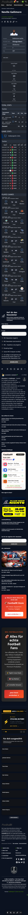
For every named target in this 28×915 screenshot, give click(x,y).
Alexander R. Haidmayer (7, 16)
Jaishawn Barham (6, 757)
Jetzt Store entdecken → (14, 694)
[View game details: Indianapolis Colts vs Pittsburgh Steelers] (14, 289)
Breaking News (8, 348)
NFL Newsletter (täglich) (10, 338)
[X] (18, 859)
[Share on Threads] (21, 369)
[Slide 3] (6, 731)
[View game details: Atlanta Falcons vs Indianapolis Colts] (14, 298)
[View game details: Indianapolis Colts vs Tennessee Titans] (14, 231)
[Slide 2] (4, 731)
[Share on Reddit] (17, 369)
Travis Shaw (5, 766)
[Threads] (24, 862)
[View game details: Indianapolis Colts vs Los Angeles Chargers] (14, 269)
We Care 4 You (19, 891)
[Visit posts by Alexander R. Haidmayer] (3, 375)
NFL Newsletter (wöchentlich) (12, 341)
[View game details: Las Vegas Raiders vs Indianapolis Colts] (14, 250)
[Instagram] (25, 375)
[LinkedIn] (19, 862)
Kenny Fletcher (5, 783)
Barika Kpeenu (5, 792)
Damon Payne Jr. (6, 809)
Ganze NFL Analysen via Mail (11, 352)
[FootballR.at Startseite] (8, 454)
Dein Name (5, 324)
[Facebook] (24, 375)
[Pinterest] (17, 862)
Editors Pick (4, 583)
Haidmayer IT (12, 891)
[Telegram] (21, 862)
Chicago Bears (17, 41)
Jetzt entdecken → (14, 614)
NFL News (4, 421)
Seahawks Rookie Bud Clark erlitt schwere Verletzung (14, 425)
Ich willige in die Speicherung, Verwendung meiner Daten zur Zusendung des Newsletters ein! (11, 356)
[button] (14, 1)
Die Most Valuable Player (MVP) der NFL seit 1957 (13, 575)
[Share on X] (7, 21)
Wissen (8, 572)
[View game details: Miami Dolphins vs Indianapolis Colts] (14, 221)
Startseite (4, 8)
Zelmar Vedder (5, 801)
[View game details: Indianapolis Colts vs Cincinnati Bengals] (14, 211)
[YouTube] (21, 859)
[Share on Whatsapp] (10, 21)
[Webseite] (22, 375)
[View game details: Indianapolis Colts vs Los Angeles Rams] (14, 240)
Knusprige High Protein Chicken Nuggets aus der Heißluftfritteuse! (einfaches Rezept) (13, 523)
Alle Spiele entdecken (13, 486)
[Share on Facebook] (5, 21)
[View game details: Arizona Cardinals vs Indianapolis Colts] (14, 260)
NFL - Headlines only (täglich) (12, 345)
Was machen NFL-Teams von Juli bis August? (12, 570)
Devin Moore (5, 749)
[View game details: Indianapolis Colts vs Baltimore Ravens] (14, 201)
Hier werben (15, 843)
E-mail (3, 331)
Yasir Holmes (5, 775)
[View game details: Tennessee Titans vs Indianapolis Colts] (14, 279)
